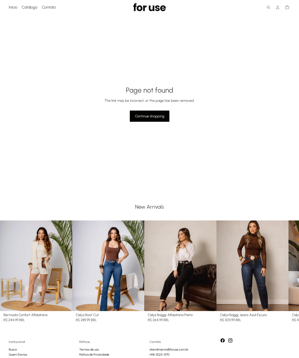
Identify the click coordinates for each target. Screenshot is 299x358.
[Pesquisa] (268, 7)
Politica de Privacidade (94, 354)
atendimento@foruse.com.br (169, 349)
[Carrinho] (287, 7)
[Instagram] (230, 340)
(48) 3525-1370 (159, 354)
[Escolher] (65, 304)
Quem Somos (18, 354)
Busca (13, 349)
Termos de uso (89, 349)
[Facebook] (222, 340)
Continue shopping (149, 116)
